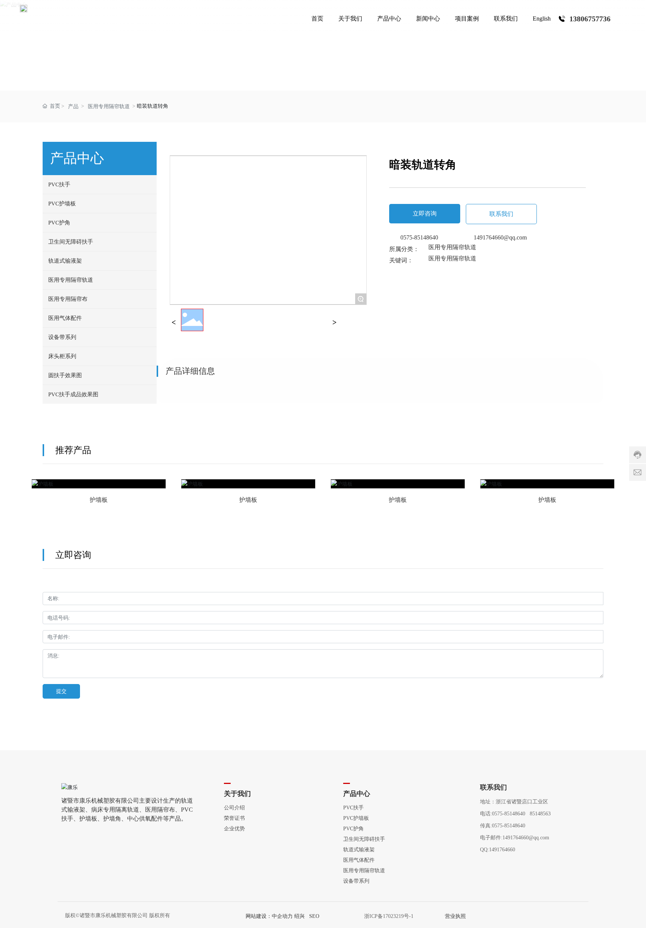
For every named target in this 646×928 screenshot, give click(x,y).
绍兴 (299, 916)
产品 (73, 106)
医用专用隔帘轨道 (109, 106)
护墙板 (99, 489)
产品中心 (323, 43)
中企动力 (282, 916)
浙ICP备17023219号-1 (388, 916)
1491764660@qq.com (500, 237)
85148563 (540, 813)
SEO (314, 916)
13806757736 (589, 19)
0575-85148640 (419, 237)
